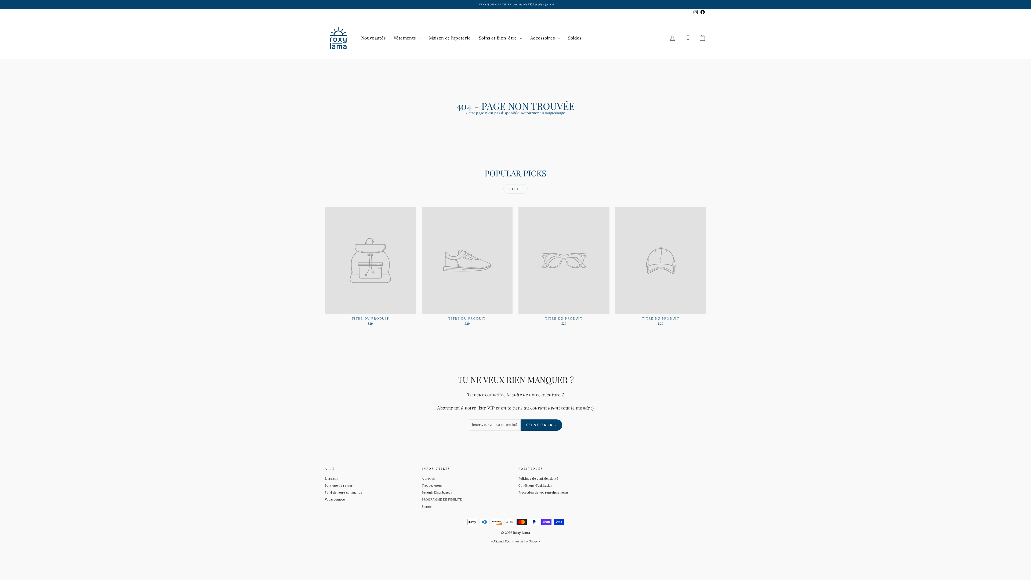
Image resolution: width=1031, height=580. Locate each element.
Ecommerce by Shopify (523, 541)
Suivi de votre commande (343, 492)
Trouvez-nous (432, 485)
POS (494, 541)
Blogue (427, 506)
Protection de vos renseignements (543, 492)
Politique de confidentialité (538, 478)
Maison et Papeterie (450, 38)
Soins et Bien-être (498, 38)
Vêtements (405, 38)
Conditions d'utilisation (535, 485)
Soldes (575, 38)
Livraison (331, 478)
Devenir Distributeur (437, 492)
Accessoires (543, 38)
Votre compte (335, 499)
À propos (428, 478)
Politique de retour (339, 485)
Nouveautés (373, 38)
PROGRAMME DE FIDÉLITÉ (442, 499)
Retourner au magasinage (543, 113)
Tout (515, 189)
